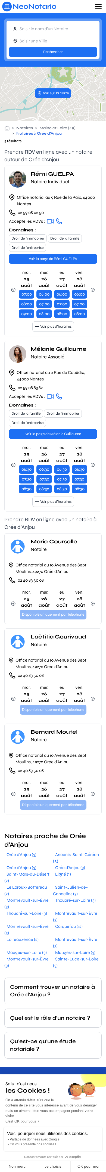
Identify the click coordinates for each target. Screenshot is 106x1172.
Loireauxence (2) (23, 939)
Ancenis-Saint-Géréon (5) (76, 858)
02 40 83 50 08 (31, 580)
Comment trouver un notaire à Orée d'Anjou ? (52, 991)
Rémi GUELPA (52, 173)
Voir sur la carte (56, 93)
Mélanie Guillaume (58, 349)
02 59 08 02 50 (31, 212)
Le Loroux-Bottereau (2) (25, 890)
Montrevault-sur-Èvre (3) (26, 903)
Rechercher (53, 51)
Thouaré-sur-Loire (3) (75, 900)
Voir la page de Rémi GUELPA (53, 258)
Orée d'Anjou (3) (21, 854)
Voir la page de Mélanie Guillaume (53, 434)
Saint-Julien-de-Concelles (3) (70, 890)
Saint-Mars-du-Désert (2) (26, 877)
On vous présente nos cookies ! (33, 1144)
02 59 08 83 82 (30, 387)
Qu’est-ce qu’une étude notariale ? (43, 1045)
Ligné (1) (63, 874)
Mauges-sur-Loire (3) (27, 952)
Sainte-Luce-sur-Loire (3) (76, 962)
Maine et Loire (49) (57, 128)
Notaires (24, 128)
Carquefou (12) (69, 926)
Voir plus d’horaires (55, 326)
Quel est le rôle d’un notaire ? (50, 1018)
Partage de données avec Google (35, 1139)
